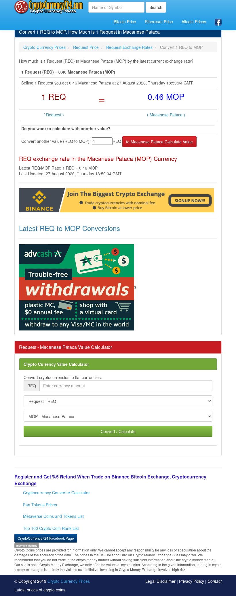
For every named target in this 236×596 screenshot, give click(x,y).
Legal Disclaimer (160, 581)
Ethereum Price (159, 21)
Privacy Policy (191, 581)
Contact (215, 581)
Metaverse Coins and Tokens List (53, 516)
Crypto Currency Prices (68, 581)
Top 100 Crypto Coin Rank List (51, 528)
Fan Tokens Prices (40, 504)
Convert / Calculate (118, 431)
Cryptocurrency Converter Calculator (56, 492)
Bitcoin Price (125, 21)
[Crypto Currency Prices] (49, 7)
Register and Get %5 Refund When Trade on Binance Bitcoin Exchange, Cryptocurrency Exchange (110, 480)
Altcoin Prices (194, 21)
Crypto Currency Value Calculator (56, 364)
